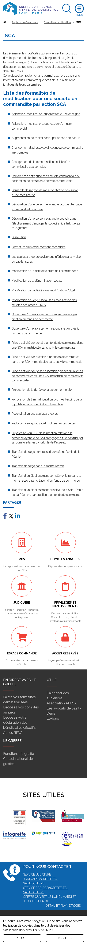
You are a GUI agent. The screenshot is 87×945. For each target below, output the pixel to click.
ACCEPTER (64, 938)
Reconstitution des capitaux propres (35, 413)
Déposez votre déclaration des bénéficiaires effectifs (19, 722)
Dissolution (19, 237)
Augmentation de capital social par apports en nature (46, 138)
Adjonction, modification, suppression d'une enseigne (46, 114)
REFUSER (22, 938)
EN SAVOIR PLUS (44, 930)
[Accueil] (4, 22)
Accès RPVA (13, 733)
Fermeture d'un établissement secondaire (38, 247)
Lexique (53, 718)
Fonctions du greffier (19, 754)
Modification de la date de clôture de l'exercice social (45, 271)
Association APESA (62, 703)
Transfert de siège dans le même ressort (38, 466)
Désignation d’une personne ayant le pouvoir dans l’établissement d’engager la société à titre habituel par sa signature (47, 223)
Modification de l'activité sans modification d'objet (43, 290)
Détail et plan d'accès (63, 905)
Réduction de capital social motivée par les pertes (44, 423)
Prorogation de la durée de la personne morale (42, 389)
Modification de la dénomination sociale (37, 280)
